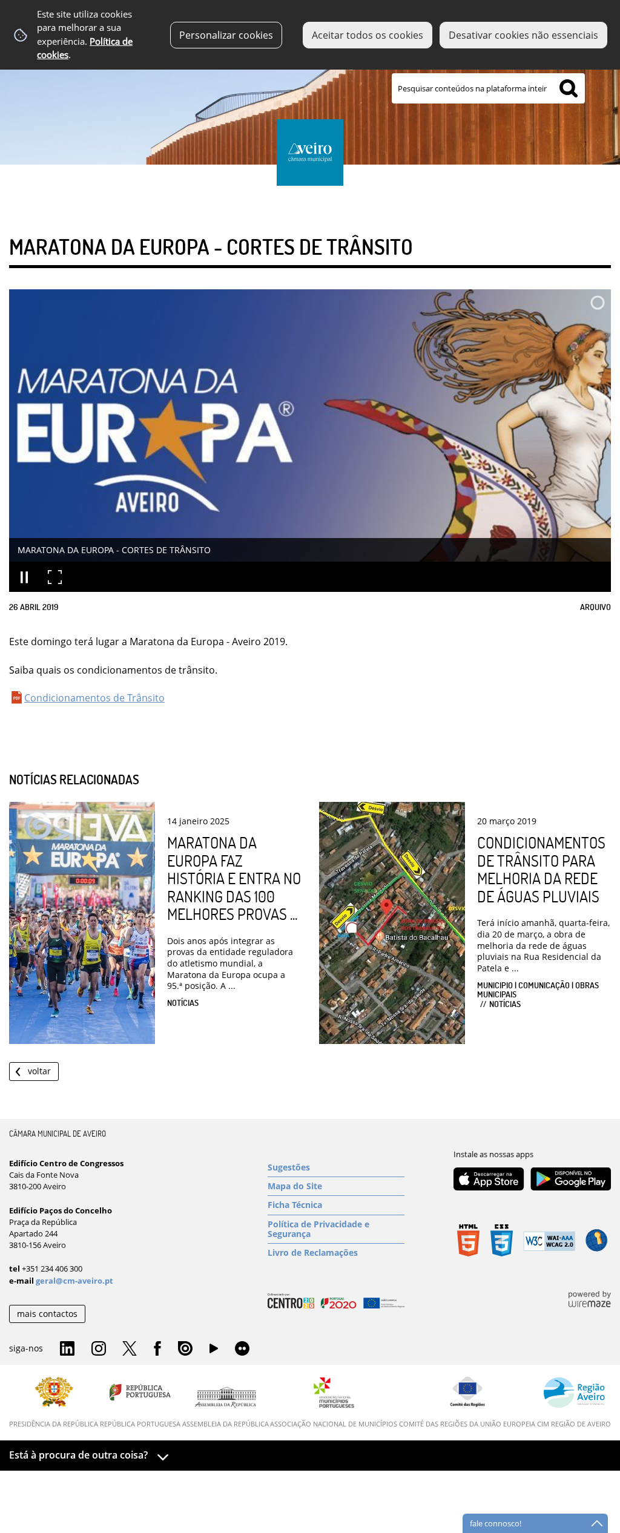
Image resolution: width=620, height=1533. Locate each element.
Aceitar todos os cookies (367, 35)
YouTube (213, 1351)
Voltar (39, 1071)
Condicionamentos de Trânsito (94, 697)
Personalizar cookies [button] (226, 35)
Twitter (129, 1349)
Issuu (185, 1349)
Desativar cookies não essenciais (523, 35)
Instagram (98, 1349)
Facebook (157, 1349)
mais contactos (47, 1313)
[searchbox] (488, 88)
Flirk (242, 1349)
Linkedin (67, 1349)
